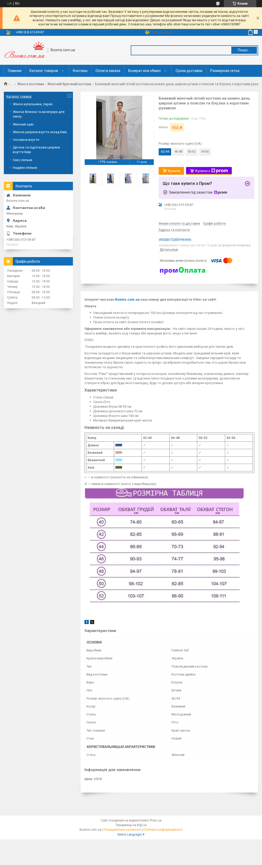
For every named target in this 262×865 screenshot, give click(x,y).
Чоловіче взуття (26, 140)
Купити (174, 170)
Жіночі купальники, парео (33, 104)
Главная (14, 71)
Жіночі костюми (30, 84)
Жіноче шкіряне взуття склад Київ (40, 132)
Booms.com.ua (127, 299)
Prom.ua (155, 820)
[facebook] (86, 623)
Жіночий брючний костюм (69, 84)
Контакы (80, 71)
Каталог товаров (43, 71)
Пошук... (244, 50)
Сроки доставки (189, 71)
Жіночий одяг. (24, 124)
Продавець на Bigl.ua (131, 825)
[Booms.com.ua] (24, 50)
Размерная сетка (224, 71)
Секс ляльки (22, 160)
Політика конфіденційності (163, 829)
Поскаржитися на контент (122, 829)
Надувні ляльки (25, 168)
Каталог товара (18, 96)
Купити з (202, 170)
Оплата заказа (107, 71)
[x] (92, 623)
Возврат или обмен (144, 71)
